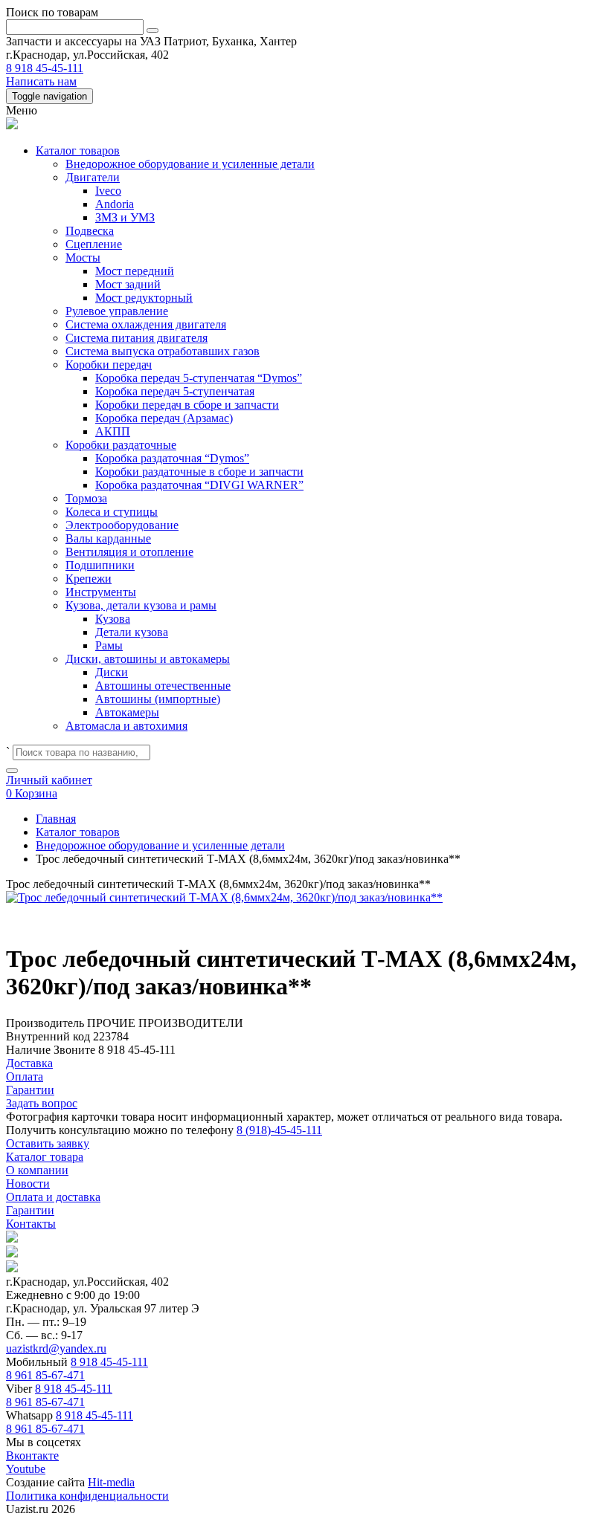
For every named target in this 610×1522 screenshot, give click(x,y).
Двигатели (92, 177)
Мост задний (128, 284)
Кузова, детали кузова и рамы (140, 605)
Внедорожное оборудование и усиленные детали (190, 164)
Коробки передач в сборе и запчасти (187, 404)
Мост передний (134, 271)
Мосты (82, 257)
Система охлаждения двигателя (145, 324)
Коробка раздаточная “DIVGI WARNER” (199, 485)
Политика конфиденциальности (87, 1495)
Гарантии (30, 1210)
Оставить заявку (47, 1143)
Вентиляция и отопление (129, 551)
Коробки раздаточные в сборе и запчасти (199, 471)
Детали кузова (131, 632)
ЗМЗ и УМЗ (125, 217)
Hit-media (111, 1482)
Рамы (109, 645)
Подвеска (89, 230)
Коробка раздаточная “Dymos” (172, 458)
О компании (37, 1170)
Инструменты (100, 592)
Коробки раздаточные (120, 444)
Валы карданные (108, 538)
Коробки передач (108, 364)
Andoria (114, 204)
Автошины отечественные (163, 685)
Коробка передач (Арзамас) (164, 418)
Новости (28, 1183)
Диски (111, 672)
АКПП (112, 431)
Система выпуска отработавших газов (162, 351)
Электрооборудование (122, 525)
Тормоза (86, 498)
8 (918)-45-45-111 (279, 1130)
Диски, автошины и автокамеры (147, 658)
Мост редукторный (144, 297)
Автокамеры (127, 712)
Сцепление (93, 244)
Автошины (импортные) (157, 699)
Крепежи (88, 578)
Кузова (112, 618)
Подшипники (100, 565)
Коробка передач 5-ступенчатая (174, 391)
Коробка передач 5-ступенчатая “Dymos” (198, 378)
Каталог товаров (78, 150)
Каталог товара (44, 1156)
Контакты (31, 1223)
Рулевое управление (116, 311)
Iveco (108, 190)
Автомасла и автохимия (126, 725)
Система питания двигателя (136, 337)
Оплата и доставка (53, 1197)
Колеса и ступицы (111, 511)
